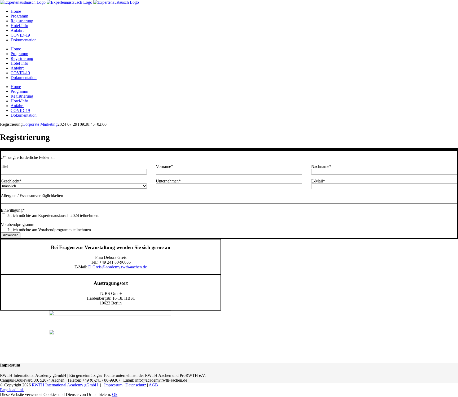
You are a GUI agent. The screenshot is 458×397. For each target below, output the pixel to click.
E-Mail (318, 181)
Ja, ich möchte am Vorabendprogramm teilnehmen (49, 230)
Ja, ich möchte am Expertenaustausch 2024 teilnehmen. (53, 215)
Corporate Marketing (40, 124)
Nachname (321, 166)
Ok (114, 394)
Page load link (12, 389)
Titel (4, 166)
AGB (153, 385)
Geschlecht (11, 181)
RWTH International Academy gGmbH (64, 385)
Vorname (164, 166)
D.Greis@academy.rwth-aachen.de (117, 267)
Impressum (113, 385)
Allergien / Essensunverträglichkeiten (32, 195)
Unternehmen (168, 181)
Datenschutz (135, 385)
